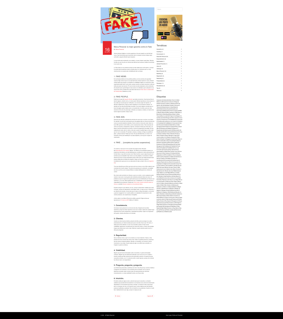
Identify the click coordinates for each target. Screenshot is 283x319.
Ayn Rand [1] (171, 110)
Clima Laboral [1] (176, 117)
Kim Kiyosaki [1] (160, 176)
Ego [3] (176, 135)
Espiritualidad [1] (177, 140)
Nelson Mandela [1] (161, 194)
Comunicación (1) (161, 54)
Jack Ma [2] (176, 165)
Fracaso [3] (166, 149)
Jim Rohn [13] (174, 169)
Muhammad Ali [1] (175, 190)
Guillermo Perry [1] (172, 155)
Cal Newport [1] (178, 116)
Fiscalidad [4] (164, 148)
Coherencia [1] (165, 119)
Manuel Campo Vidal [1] (172, 181)
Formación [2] (160, 149)
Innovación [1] (177, 162)
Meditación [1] (160, 187)
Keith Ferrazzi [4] (166, 174)
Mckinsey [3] (175, 185)
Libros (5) (159, 66)
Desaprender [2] (160, 130)
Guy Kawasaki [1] (166, 156)
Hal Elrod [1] (178, 156)
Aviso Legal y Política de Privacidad (174, 315)
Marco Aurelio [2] (166, 183)
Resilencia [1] (161, 211)
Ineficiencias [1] (176, 160)
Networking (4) (160, 78)
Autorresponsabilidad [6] (162, 110)
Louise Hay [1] (170, 179)
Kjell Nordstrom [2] (168, 176)
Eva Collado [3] (175, 142)
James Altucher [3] (165, 167)
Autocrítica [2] (167, 109)
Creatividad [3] (161, 123)
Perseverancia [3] (162, 202)
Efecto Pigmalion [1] (170, 135)
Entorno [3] (159, 140)
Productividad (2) (161, 81)
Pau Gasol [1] (168, 201)
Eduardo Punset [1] (175, 133)
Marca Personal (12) (161, 71)
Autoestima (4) (160, 49)
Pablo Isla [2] (169, 199)
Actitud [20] (166, 100)
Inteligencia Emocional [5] (169, 163)
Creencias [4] (175, 123)
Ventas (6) (159, 90)
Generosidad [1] (160, 151)
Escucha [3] (170, 140)
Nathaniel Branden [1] (176, 192)
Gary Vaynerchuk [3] (173, 149)
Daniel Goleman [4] (167, 126)
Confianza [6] (161, 121)
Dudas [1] (160, 133)
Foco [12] (176, 148)
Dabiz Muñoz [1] (174, 125)
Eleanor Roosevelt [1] (172, 137)
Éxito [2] (165, 144)
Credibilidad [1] (168, 123)
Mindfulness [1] (166, 188)
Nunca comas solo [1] (171, 197)
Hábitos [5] (173, 156)
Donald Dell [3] (172, 132)
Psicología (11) (160, 83)
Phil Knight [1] (178, 202)
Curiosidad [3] (166, 125)
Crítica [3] (160, 125)
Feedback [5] (168, 146)
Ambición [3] (160, 103)
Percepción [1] (175, 201)
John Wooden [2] (166, 171)
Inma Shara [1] (170, 162)
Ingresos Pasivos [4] (161, 162)
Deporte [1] (175, 128)
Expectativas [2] (171, 144)
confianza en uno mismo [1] (171, 121)
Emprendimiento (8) (161, 59)
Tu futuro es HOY (125, 200)
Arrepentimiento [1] (166, 107)
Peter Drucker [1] (171, 202)
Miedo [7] (175, 187)
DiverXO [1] (165, 132)
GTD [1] (166, 155)
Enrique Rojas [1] (178, 139)
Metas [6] (171, 187)
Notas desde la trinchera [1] (173, 195)
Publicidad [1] (174, 206)
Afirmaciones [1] (166, 101)
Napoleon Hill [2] (167, 192)
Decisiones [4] (164, 128)
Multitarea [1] (160, 192)
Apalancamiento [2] (175, 103)
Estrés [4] (165, 142)
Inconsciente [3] (169, 160)
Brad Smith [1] (160, 114)
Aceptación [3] (160, 100)
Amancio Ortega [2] (174, 101)
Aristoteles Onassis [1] (169, 105)
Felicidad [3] (174, 146)
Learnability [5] (160, 178)
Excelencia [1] (160, 144)
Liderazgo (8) (160, 68)
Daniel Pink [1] (175, 126)
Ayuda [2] (177, 110)
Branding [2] (167, 114)
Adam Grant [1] (173, 100)
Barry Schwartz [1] (171, 112)
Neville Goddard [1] (177, 194)
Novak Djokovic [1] (161, 197)
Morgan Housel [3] (166, 190)
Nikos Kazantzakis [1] (162, 195)
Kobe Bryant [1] (176, 176)
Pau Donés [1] (161, 201)
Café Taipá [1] (171, 116)
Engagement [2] (170, 139)
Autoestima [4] (174, 109)
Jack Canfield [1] (170, 165)
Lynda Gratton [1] (162, 181)
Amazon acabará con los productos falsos (132, 184)
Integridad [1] (160, 163)
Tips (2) (158, 88)
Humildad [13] (169, 158)
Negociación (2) (160, 76)
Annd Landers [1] (167, 103)
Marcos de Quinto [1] (175, 183)
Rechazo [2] (163, 210)
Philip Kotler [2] (160, 204)
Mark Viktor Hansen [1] (166, 185)
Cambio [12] (160, 117)
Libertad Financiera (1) (162, 63)
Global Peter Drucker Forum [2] (171, 151)
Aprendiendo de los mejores (122, 150)
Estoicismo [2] (160, 142)
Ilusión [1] (175, 158)
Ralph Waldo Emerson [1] (167, 208)
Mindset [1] (172, 188)
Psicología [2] (167, 206)
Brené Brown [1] (173, 114)
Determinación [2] (168, 130)
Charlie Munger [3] (167, 117)
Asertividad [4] (174, 107)
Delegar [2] (170, 128)
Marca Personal (120, 49)
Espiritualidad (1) (160, 61)
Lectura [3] (166, 178)
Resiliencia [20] (168, 211)
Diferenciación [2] (177, 130)
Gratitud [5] (174, 153)
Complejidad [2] (172, 119)
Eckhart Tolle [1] (167, 133)
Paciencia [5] (175, 199)
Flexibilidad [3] (170, 148)
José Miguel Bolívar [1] (170, 172)
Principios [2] (172, 204)
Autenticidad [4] (160, 109)
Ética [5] (170, 142)
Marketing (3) (160, 73)
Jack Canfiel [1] (162, 165)
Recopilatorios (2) (161, 85)
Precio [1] (166, 204)
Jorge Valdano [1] (161, 172)
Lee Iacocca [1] (173, 178)
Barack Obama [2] (162, 112)
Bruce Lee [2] (164, 116)
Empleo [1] (163, 139)
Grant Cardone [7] (167, 153)
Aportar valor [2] (160, 105)
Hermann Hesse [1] (161, 158)
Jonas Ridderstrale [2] (175, 171)
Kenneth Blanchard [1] (175, 174)
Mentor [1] (166, 187)
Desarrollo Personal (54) (162, 56)
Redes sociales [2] (170, 210)
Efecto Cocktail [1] (161, 135)
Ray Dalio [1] (176, 208)
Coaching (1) (160, 51)
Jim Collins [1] (167, 169)
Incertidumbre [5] (161, 160)
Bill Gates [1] (179, 112)
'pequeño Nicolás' (128, 99)
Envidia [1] (164, 140)
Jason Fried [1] (174, 167)
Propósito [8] (161, 206)
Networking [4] (169, 194)
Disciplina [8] (160, 132)
